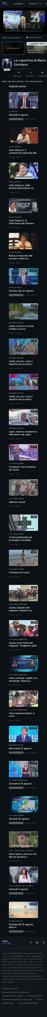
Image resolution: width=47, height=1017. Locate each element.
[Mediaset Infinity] (5, 4)
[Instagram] (37, 942)
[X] (44, 942)
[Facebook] (31, 942)
